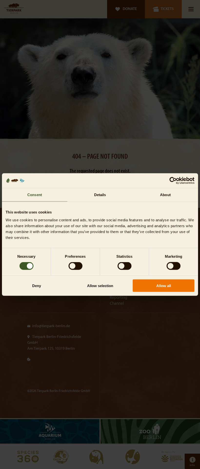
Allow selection (100, 285)
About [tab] (165, 195)
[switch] (75, 266)
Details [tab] (100, 195)
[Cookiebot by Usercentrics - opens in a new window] (173, 180)
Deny (36, 285)
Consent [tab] (34, 195)
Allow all (163, 285)
